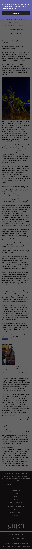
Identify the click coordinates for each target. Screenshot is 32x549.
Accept (16, 13)
